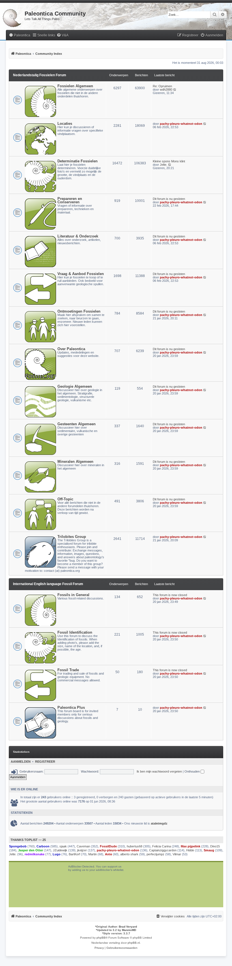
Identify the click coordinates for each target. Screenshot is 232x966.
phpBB (101, 937)
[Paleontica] (12, 17)
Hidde (190, 850)
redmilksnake (34, 854)
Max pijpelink (190, 846)
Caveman (83, 846)
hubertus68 (134, 846)
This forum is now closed (170, 595)
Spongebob (18, 846)
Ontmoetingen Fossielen (78, 311)
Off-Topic (65, 499)
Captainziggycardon (163, 850)
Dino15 (215, 846)
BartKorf (74, 854)
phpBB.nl (134, 942)
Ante (108, 854)
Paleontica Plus (71, 707)
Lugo (57, 854)
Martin (92, 854)
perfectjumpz (155, 854)
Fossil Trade (68, 670)
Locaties (64, 123)
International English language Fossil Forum (48, 584)
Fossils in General (73, 595)
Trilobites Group (71, 537)
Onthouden (192, 771)
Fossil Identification (74, 632)
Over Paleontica (71, 349)
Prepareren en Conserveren (69, 200)
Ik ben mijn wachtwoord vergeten (159, 771)
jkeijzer (82, 850)
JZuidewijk (60, 850)
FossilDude (108, 846)
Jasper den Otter (30, 850)
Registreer (45, 761)
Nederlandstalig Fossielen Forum (39, 75)
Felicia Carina (161, 846)
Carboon (43, 846)
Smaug (209, 850)
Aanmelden (21, 761)
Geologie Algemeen (74, 386)
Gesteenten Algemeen (76, 424)
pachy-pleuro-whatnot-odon (181, 123)
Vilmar (177, 854)
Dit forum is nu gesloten (169, 198)
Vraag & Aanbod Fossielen (80, 274)
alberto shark (129, 854)
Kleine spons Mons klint (169, 161)
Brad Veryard (128, 926)
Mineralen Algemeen (75, 461)
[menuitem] (19, 35)
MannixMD (129, 930)
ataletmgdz (159, 823)
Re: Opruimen (162, 86)
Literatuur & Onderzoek (77, 236)
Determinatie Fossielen (77, 161)
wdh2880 (166, 89)
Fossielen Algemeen (75, 86)
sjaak (63, 846)
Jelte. (163, 164)
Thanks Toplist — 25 (28, 839)
